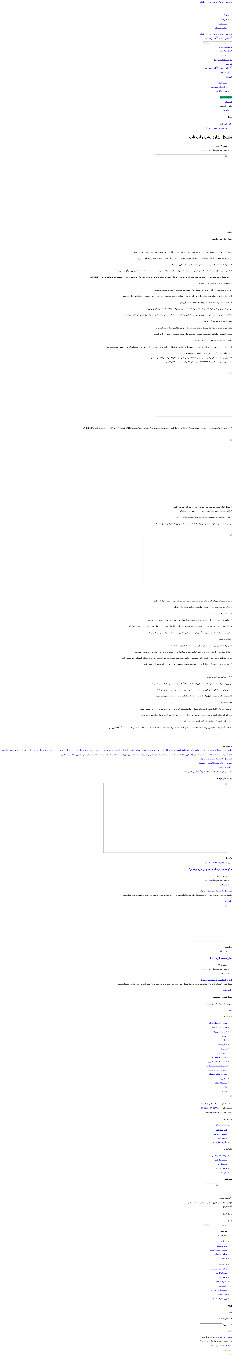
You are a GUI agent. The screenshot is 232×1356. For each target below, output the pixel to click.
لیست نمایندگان (221, 1125)
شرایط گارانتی (221, 1130)
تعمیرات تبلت (222, 1053)
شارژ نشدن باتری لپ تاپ (220, 958)
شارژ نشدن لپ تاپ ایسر (180, 754)
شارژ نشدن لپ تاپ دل (112, 754)
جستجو (206, 43)
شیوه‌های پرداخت (220, 1134)
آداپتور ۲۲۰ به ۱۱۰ (207, 750)
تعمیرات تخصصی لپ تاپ (215, 128)
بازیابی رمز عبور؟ (225, 1337)
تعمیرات (224, 1049)
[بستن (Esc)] (231, 1350)
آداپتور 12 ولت (220, 750)
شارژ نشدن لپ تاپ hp (200, 754)
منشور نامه (222, 1138)
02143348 (205, 1108)
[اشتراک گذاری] (229, 1350)
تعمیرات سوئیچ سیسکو (218, 1074)
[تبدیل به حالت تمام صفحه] (226, 1350)
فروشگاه (228, 102)
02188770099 (215, 1108)
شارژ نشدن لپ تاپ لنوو (71, 754)
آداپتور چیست (146, 750)
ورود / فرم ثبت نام (220, 1298)
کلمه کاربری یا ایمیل (223, 1318)
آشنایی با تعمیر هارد (219, 1027)
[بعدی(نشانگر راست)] (229, 1354)
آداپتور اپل (169, 750)
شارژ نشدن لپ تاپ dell (219, 754)
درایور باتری (135, 750)
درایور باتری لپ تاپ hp (104, 750)
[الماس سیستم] (231, 1098)
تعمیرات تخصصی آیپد (219, 1057)
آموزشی (223, 124)
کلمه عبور (227, 1325)
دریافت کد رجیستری (219, 1155)
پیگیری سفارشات (220, 1142)
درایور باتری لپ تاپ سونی (43, 750)
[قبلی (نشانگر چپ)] (231, 1354)
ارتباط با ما (227, 110)
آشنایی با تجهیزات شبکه (218, 1023)
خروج (230, 1010)
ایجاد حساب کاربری (202, 1341)
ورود (229, 1331)
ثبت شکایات (222, 1164)
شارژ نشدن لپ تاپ (25, 750)
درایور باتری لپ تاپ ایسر (84, 750)
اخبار (225, 1040)
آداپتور (229, 750)
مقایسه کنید (222, 1294)
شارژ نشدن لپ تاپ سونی (91, 754)
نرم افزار (223, 1091)
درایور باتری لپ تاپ (121, 750)
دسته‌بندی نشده (221, 1083)
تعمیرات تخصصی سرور (218, 1061)
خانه (230, 124)
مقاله (222, 951)
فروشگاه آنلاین (221, 1168)
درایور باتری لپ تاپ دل (64, 750)
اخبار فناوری (222, 1044)
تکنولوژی (223, 1078)
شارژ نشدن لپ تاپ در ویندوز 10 (134, 754)
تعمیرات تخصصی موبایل (217, 1070)
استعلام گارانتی (221, 1160)
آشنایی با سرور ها (220, 1032)
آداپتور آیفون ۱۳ (180, 750)
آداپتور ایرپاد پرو (158, 750)
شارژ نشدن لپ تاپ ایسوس (159, 754)
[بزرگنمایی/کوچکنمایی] (224, 1350)
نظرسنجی (223, 1172)
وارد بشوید (210, 1004)
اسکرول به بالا (216, 1345)
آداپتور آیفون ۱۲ (193, 750)
